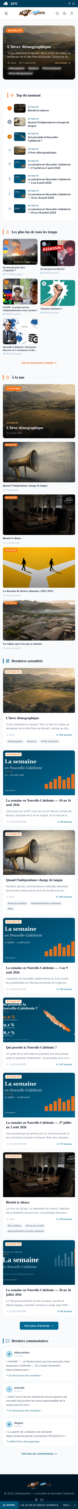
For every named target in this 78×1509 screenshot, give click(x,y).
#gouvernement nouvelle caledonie (26, 1231)
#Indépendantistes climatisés (46, 903)
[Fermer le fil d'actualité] (74, 1505)
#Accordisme (14, 1225)
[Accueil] (32, 13)
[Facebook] (69, 3)
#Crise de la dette (35, 1225)
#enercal (33, 68)
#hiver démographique (20, 73)
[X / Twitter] (73, 3)
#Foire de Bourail (51, 68)
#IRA (10, 908)
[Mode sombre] (64, 13)
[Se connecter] (72, 13)
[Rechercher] (57, 13)
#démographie (16, 68)
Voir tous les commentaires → (39, 1453)
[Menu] (6, 13)
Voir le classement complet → (39, 362)
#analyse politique (17, 903)
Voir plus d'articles (37, 1325)
